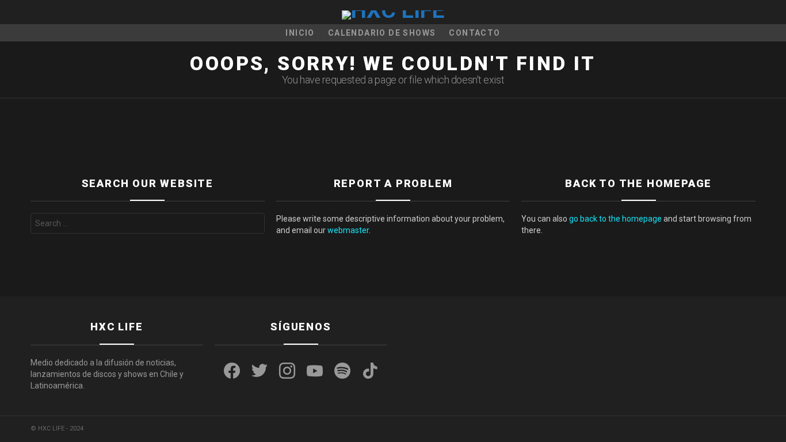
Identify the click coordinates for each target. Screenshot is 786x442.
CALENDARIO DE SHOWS (382, 32)
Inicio (299, 32)
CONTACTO (474, 32)
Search (252, 225)
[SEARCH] (751, 12)
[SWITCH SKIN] (35, 12)
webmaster (348, 230)
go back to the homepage (615, 218)
